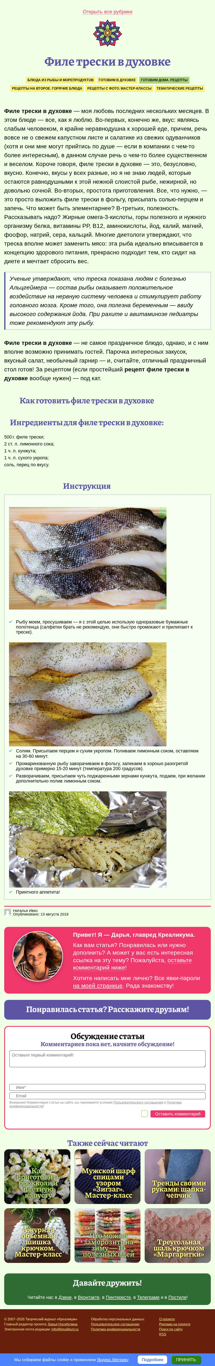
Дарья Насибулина (62, 1324)
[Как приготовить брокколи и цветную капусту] (38, 1182)
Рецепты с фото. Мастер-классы (119, 88)
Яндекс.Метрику (112, 1359)
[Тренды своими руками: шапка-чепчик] (178, 1176)
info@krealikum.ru (65, 1329)
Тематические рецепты (180, 88)
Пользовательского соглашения (138, 1102)
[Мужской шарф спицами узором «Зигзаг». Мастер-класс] (108, 1182)
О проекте (167, 1319)
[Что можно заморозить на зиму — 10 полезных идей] (108, 1244)
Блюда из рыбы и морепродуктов (61, 80)
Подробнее (152, 1359)
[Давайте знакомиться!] (38, 956)
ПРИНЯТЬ (186, 1359)
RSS (162, 1334)
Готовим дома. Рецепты (164, 80)
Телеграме (148, 1297)
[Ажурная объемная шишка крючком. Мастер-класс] (38, 1241)
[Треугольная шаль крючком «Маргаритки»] (178, 1235)
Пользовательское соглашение (115, 1324)
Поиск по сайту (171, 1329)
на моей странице (98, 985)
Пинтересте (118, 1297)
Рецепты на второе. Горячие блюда (47, 88)
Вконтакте (89, 1297)
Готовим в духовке (117, 80)
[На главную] (107, 45)
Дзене (65, 1297)
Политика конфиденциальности (115, 1329)
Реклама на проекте (174, 1324)
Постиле (177, 1297)
